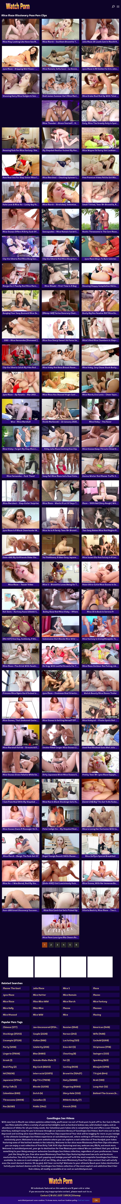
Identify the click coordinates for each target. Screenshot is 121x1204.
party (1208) (9, 1047)
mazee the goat (12, 988)
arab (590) (98, 1080)
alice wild (38, 1014)
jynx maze (8, 994)
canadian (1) (39, 1099)
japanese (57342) (12, 1080)
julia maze (38, 988)
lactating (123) (71, 1040)
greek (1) (7, 1060)
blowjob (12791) (101, 1066)
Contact (44, 1195)
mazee (66, 1008)
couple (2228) (40, 1033)
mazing (97, 1014)
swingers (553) (101, 1053)
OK (96, 1200)
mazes (96, 994)
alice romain (69, 994)
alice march (69, 1001)
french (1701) (69, 1106)
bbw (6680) (39, 1053)
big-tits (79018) (41, 1080)
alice (65, 1014)
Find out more (83, 1200)
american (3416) (101, 1027)
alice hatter (39, 994)
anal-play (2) (10, 1066)
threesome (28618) (13, 1099)
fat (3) (66, 1060)
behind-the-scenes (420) (106, 1093)
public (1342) (39, 1106)
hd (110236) (9, 1073)
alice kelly (8, 1008)
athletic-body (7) (72, 1099)
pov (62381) (9, 1106)
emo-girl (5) (69, 1047)
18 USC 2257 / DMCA (60, 1195)
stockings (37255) (12, 1033)
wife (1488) (99, 1033)
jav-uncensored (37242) (46, 1027)
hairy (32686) (70, 1080)
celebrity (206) (41, 1047)
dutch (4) (38, 1093)
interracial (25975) (43, 1073)
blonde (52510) (41, 1086)
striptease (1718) (102, 1047)
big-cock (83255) (42, 1066)
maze (96, 988)
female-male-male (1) (44, 1060)
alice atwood (10, 1014)
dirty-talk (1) (10, 1086)
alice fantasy (100, 1001)
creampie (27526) (12, 1040)
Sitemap (76, 1195)
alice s (66, 988)
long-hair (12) (100, 1086)
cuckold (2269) (101, 1040)
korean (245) (70, 1033)
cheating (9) (69, 1053)
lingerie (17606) (11, 1053)
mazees (97, 1008)
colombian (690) (11, 1093)
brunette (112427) (72, 1073)
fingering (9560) (72, 1086)
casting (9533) (70, 1066)
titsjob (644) (100, 1073)
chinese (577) (10, 1027)
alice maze (8, 1001)
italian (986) (39, 1040)
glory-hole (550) (72, 1093)
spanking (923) (100, 1060)
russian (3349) (70, 1027)
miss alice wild (41, 1001)
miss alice (38, 1008)
